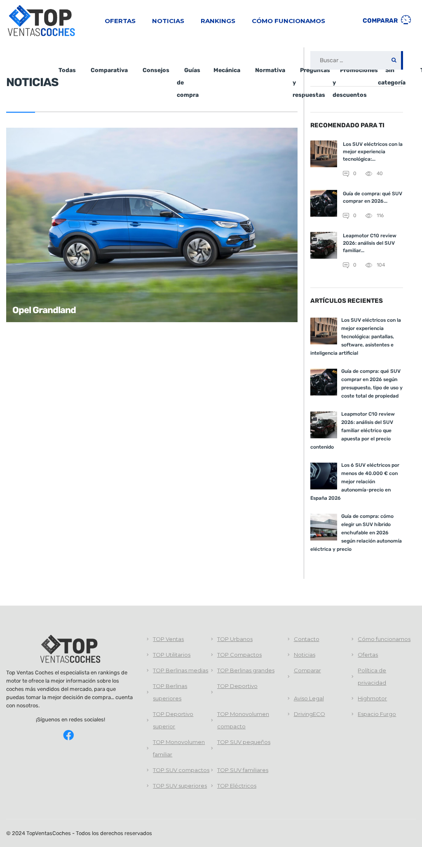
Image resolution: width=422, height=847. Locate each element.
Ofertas (120, 21)
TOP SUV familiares (242, 770)
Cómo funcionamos (288, 21)
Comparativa (109, 70)
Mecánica (226, 70)
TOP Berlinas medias (180, 670)
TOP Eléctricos (236, 785)
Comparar (381, 20)
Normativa (270, 70)
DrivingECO (309, 714)
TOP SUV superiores (180, 785)
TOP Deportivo (237, 686)
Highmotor (372, 698)
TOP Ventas (168, 639)
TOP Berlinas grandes (245, 670)
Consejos (156, 70)
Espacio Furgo (377, 714)
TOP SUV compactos (181, 770)
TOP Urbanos (235, 639)
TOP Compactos (239, 654)
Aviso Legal (309, 698)
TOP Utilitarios (171, 654)
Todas (67, 70)
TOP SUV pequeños (243, 742)
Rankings (218, 21)
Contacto (306, 639)
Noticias (168, 21)
